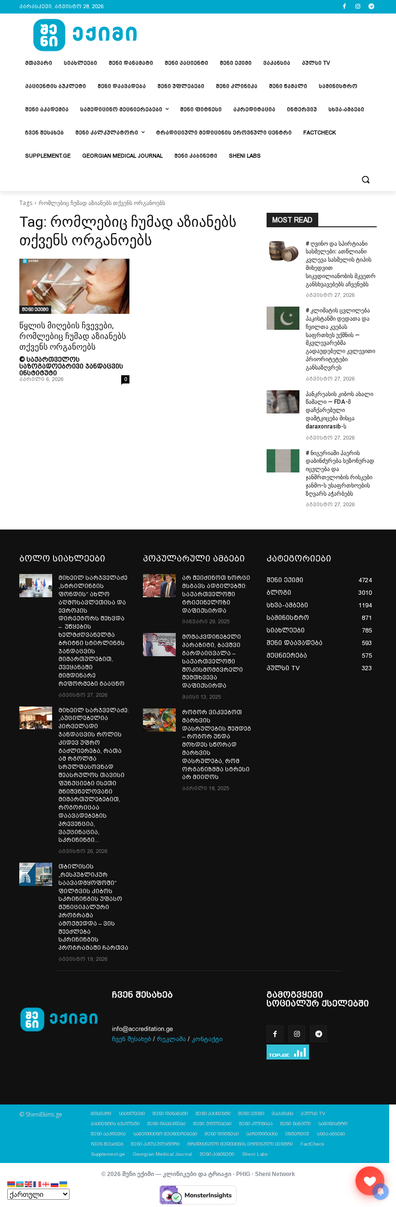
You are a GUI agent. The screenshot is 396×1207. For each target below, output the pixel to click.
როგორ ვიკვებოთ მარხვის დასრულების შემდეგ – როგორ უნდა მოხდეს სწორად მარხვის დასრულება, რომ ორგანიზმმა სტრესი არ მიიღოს (216, 744)
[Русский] (55, 1183)
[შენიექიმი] (369, 1180)
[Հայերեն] (11, 1183)
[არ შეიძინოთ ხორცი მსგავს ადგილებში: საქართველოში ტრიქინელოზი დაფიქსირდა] (159, 585)
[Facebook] (344, 7)
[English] (29, 1183)
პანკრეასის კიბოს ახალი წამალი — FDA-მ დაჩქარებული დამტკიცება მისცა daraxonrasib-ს (339, 410)
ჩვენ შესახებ (131, 1039)
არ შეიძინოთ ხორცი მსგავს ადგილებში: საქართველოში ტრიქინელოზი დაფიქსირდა (216, 594)
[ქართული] (46, 1183)
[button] (365, 179)
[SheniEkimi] (85, 35)
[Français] (37, 1183)
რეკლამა (171, 1039)
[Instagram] (357, 7)
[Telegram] (371, 7)
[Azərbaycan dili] (20, 1183)
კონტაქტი (207, 1039)
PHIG (243, 1174)
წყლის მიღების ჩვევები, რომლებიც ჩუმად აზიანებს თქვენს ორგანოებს (72, 336)
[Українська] (63, 1183)
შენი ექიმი (35, 309)
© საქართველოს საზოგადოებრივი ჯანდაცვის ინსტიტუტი (71, 366)
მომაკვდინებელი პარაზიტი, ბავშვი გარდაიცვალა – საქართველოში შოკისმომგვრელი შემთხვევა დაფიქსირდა (212, 661)
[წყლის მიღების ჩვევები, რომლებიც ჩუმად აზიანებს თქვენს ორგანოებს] (74, 286)
